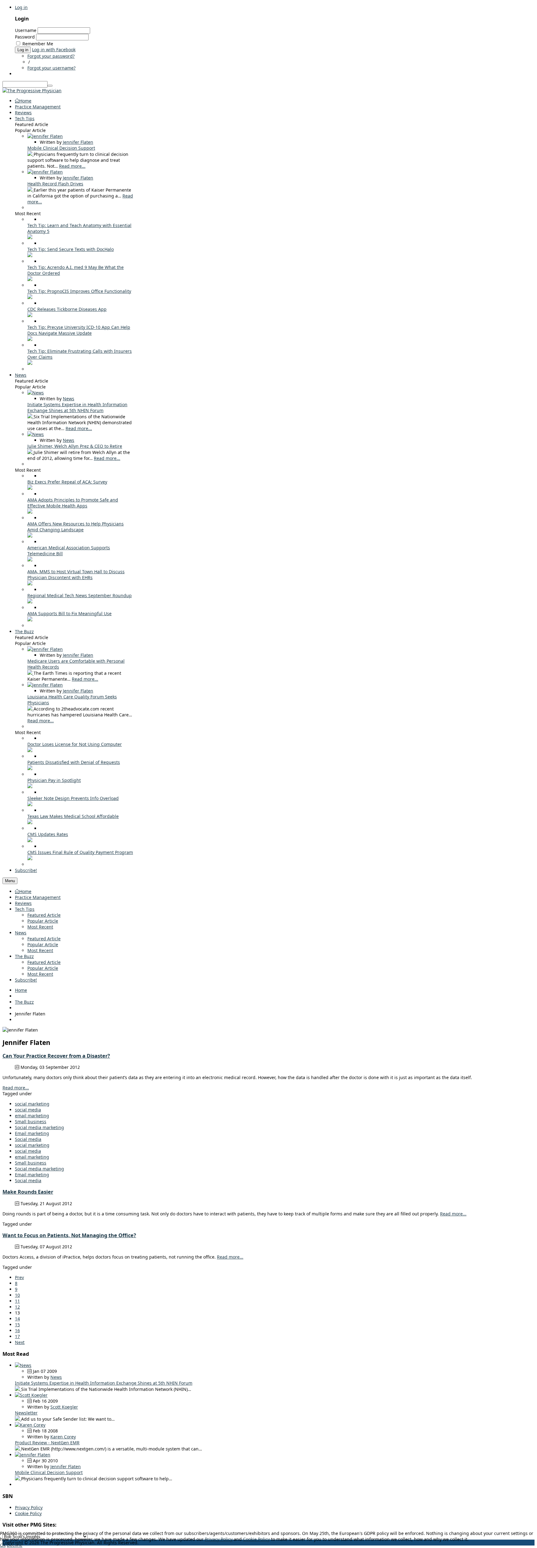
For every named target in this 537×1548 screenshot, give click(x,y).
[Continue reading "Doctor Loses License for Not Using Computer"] (29, 750)
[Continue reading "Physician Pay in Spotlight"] (29, 786)
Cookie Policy (28, 1513)
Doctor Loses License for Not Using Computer (74, 744)
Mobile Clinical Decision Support (61, 148)
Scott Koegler (64, 1407)
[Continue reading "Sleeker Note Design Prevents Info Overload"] (29, 804)
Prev (19, 1277)
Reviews (23, 903)
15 (17, 1325)
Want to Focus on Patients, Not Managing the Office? (69, 1235)
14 (17, 1319)
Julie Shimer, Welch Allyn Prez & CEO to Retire (74, 446)
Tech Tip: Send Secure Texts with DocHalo (70, 249)
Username (25, 30)
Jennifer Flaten (78, 142)
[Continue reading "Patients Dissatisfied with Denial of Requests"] (29, 768)
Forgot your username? (51, 68)
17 (17, 1336)
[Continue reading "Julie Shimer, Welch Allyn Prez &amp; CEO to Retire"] (30, 452)
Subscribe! (26, 980)
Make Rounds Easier (27, 1191)
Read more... (72, 166)
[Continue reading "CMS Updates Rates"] (29, 840)
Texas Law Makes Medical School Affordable (73, 816)
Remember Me (37, 44)
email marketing (32, 1116)
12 (17, 1307)
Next (20, 1342)
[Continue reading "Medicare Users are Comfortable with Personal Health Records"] (30, 673)
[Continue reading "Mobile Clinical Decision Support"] (30, 154)
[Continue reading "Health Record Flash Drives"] (30, 190)
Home (25, 891)
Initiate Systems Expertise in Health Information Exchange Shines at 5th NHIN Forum (77, 407)
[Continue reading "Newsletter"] (18, 1419)
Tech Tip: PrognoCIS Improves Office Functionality (79, 291)
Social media (28, 1139)
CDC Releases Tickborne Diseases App (67, 309)
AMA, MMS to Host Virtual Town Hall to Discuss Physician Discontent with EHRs (76, 574)
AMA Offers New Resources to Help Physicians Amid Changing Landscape (75, 527)
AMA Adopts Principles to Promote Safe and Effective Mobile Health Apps (72, 503)
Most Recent (40, 927)
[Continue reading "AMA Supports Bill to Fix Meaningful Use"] (29, 620)
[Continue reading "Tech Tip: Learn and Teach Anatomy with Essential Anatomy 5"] (29, 237)
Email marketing (32, 1133)
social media (28, 1110)
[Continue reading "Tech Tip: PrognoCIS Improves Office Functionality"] (29, 297)
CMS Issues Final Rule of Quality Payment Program (80, 852)
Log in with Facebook (54, 49)
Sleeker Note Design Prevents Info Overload (73, 798)
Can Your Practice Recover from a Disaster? (56, 1055)
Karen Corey (63, 1437)
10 (17, 1295)
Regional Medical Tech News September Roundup (79, 595)
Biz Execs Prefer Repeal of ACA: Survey (67, 482)
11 (17, 1301)
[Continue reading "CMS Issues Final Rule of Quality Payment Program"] (29, 858)
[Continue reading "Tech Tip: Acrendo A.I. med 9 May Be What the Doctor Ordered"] (29, 279)
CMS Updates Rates (47, 834)
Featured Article (44, 915)
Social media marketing (39, 1127)
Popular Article (42, 921)
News (68, 399)
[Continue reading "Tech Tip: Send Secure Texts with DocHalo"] (29, 255)
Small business (30, 1121)
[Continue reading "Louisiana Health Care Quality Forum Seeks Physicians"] (30, 709)
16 (17, 1330)
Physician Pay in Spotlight (54, 780)
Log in (21, 7)
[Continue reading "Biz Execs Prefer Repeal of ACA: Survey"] (29, 488)
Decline (14, 1545)
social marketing (32, 1104)
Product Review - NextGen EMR (47, 1443)
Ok (3, 1545)
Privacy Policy (29, 1507)
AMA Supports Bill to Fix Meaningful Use (69, 613)
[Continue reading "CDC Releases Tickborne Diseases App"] (29, 315)
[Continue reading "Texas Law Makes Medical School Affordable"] (29, 822)
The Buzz (24, 956)
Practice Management (38, 897)
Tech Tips (24, 909)
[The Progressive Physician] (32, 90)
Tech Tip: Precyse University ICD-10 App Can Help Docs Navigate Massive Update (78, 330)
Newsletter (26, 1413)
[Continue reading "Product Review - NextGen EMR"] (18, 1449)
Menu (10, 880)
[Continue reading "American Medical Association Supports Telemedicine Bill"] (29, 560)
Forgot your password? (51, 56)
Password (25, 37)
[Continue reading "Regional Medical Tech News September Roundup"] (29, 602)
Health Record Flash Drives (55, 184)
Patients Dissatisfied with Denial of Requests (73, 762)
